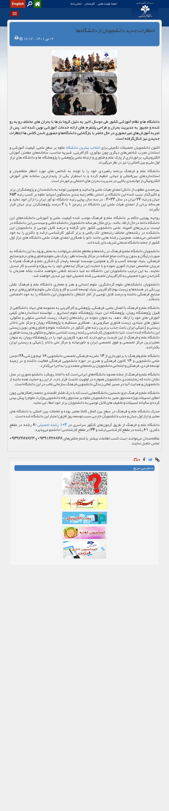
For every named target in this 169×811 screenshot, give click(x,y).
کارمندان (90, 3)
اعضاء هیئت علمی (107, 3)
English (18, 4)
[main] (84, 294)
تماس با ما (75, 3)
